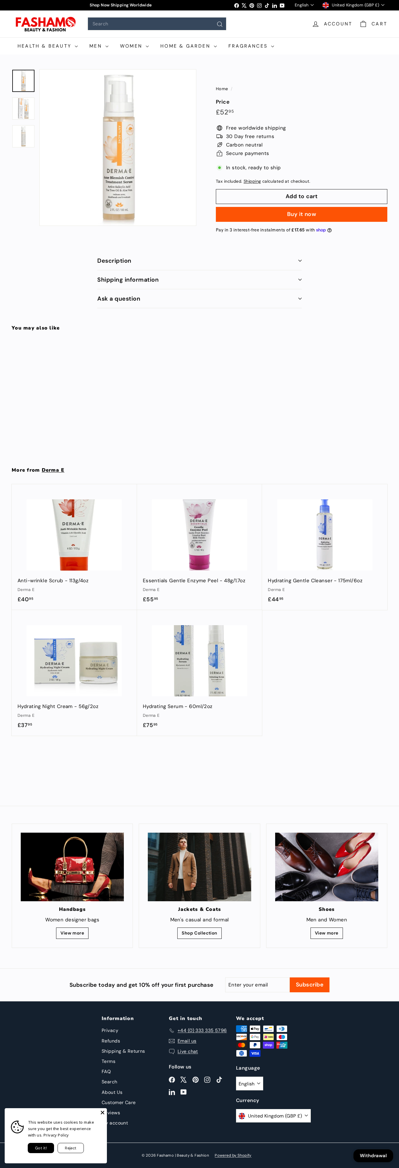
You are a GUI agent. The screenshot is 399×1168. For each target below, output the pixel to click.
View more (72, 933)
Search (109, 1082)
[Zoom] (118, 147)
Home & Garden (186, 46)
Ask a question (118, 298)
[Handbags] (72, 867)
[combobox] (157, 23)
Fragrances (249, 46)
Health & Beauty (45, 46)
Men (96, 46)
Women (132, 46)
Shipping (252, 181)
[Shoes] (326, 867)
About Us (112, 1092)
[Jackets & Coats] (199, 867)
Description (114, 260)
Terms (108, 1061)
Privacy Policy (56, 1135)
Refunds (111, 1041)
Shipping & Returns (123, 1051)
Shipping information (128, 279)
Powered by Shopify (233, 1155)
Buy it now (301, 214)
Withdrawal (373, 1156)
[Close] (102, 1112)
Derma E (53, 470)
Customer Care (119, 1102)
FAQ (106, 1071)
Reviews (111, 1113)
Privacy (110, 1030)
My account (115, 1123)
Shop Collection (199, 933)
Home (222, 88)
